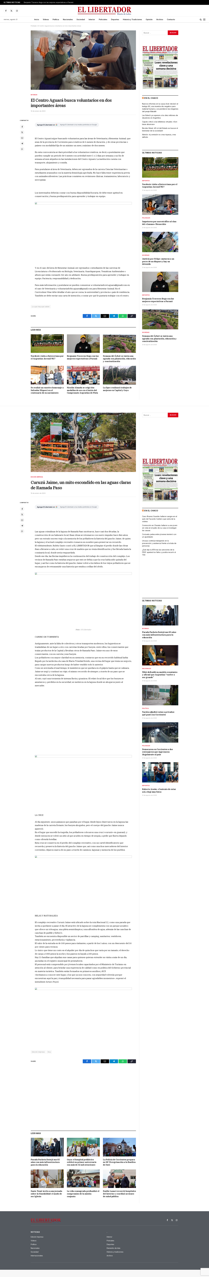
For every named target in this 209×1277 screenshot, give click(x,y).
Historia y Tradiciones (132, 19)
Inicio (36, 19)
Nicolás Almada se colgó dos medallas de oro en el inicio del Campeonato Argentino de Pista (82, 390)
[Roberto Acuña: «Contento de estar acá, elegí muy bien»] (160, 772)
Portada (33, 26)
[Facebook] (22, 126)
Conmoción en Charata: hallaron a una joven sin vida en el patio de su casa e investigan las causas (159, 527)
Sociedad (81, 19)
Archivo (159, 19)
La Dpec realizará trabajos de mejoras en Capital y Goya (117, 388)
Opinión (149, 19)
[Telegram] (22, 143)
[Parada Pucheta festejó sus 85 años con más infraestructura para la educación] (47, 1147)
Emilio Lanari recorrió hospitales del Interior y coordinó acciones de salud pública (119, 1194)
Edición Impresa (37, 477)
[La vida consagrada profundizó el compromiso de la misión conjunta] (83, 1178)
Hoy (49, 1052)
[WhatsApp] (22, 149)
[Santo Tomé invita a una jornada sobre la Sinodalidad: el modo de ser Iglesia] (47, 1178)
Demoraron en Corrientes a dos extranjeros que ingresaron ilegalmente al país (157, 752)
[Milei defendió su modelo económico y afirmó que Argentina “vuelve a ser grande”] (160, 655)
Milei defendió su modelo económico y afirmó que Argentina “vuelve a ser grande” (159, 675)
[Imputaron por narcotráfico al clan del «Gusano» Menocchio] (160, 204)
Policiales (103, 19)
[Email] (22, 138)
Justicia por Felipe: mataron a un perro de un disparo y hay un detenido (158, 261)
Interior (92, 19)
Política (56, 19)
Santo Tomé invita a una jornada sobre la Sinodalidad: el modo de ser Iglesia (46, 1194)
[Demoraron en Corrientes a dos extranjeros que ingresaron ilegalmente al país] (160, 732)
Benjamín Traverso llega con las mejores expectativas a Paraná (48, 2)
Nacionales (68, 19)
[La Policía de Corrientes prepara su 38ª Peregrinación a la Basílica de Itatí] (119, 1147)
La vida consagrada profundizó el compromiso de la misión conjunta (83, 1194)
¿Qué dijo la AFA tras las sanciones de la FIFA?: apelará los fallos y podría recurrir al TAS (159, 552)
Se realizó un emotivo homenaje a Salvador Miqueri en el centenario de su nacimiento (47, 390)
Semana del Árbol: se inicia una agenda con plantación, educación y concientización (119, 359)
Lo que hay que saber (41, 307)
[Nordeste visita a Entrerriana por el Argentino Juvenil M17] (47, 343)
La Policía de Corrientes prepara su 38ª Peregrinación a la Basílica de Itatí (119, 1162)
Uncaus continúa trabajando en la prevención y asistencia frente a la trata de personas (159, 543)
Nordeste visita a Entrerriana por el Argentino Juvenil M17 (47, 357)
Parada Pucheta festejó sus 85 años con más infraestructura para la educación (45, 1162)
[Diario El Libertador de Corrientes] (105, 11)
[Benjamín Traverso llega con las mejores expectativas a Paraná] (83, 343)
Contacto (171, 19)
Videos (46, 19)
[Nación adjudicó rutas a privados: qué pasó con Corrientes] (160, 695)
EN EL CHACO (151, 98)
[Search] (200, 19)
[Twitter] (22, 132)
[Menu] (204, 19)
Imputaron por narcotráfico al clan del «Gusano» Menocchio (159, 222)
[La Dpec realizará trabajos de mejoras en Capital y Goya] (119, 375)
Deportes (115, 19)
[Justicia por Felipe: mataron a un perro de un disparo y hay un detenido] (160, 242)
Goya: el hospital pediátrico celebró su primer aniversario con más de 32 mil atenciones (81, 1162)
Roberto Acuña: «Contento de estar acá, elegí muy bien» (159, 790)
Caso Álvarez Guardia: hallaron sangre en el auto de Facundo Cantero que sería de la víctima (159, 518)
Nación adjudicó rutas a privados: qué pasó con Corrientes (158, 713)
